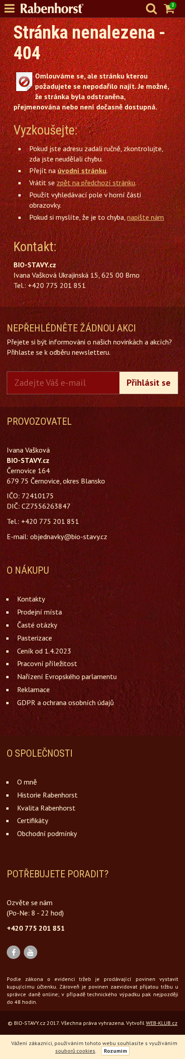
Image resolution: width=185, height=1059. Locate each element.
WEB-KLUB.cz (161, 1023)
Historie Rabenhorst (47, 794)
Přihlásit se (149, 382)
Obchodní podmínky (47, 833)
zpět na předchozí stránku (96, 182)
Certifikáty (32, 820)
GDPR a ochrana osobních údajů (65, 702)
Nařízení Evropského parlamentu (67, 676)
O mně (27, 781)
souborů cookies (75, 1050)
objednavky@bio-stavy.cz (68, 536)
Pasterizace (34, 637)
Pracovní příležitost (47, 663)
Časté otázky (37, 624)
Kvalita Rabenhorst (46, 807)
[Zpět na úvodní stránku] (56, 8)
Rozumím (115, 1050)
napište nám (145, 217)
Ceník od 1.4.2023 (44, 650)
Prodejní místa (39, 611)
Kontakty (31, 598)
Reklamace (33, 689)
